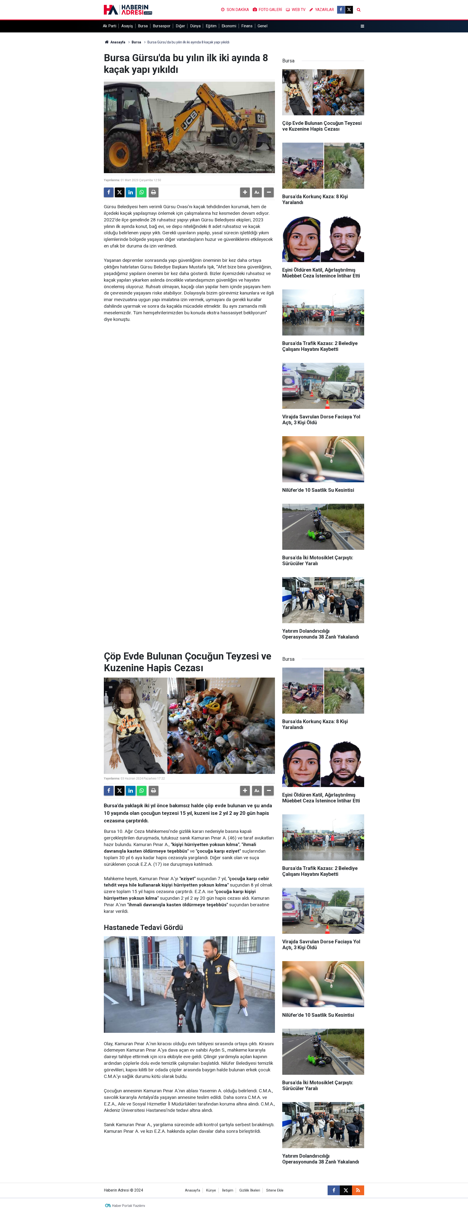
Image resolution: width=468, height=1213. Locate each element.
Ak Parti (109, 26)
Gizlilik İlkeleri (249, 1190)
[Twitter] (120, 192)
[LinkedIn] (131, 192)
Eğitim (211, 26)
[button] (245, 192)
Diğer (180, 26)
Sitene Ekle (274, 1190)
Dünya (195, 26)
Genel (262, 26)
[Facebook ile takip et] (341, 10)
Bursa (143, 26)
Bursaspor (161, 26)
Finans (247, 26)
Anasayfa (117, 42)
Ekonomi (229, 26)
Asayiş (127, 26)
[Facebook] (109, 192)
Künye (211, 1190)
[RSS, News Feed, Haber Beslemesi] (358, 1190)
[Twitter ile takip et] (349, 10)
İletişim (227, 1190)
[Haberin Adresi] (128, 9)
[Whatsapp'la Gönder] (141, 192)
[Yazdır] (153, 192)
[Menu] (362, 26)
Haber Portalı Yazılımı (128, 1206)
